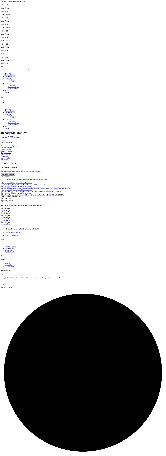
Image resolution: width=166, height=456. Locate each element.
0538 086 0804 (14, 235)
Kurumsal (8, 83)
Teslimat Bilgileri (13, 87)
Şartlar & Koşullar (10, 247)
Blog (6, 90)
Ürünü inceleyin (27, 183)
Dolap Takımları (10, 75)
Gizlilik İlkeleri (13, 88)
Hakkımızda (12, 85)
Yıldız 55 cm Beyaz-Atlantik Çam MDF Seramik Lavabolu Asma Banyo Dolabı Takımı (27, 191)
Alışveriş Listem (10, 266)
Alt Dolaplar (12, 81)
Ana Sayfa (8, 73)
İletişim (7, 92)
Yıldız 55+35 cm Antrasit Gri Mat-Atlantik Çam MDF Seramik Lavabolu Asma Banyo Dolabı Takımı (32, 188)
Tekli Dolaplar (9, 78)
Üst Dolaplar (12, 80)
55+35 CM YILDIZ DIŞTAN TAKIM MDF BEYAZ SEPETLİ (20, 184)
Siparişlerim (8, 265)
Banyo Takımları (10, 76)
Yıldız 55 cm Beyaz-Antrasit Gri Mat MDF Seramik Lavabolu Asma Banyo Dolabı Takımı (28, 195)
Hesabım (10, 137)
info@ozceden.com (15, 232)
